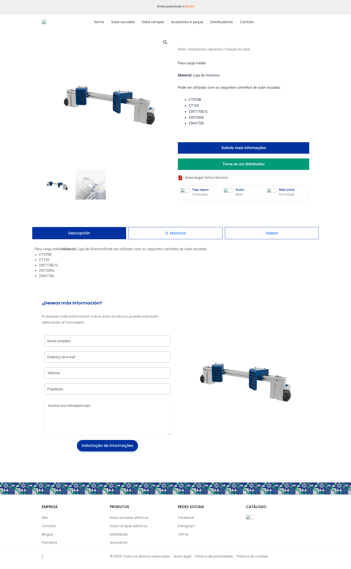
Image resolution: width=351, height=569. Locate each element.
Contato (247, 22)
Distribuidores (221, 22)
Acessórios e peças (187, 22)
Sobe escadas (123, 22)
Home (99, 22)
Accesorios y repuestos (206, 49)
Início (182, 49)
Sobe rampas (153, 22)
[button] (165, 42)
